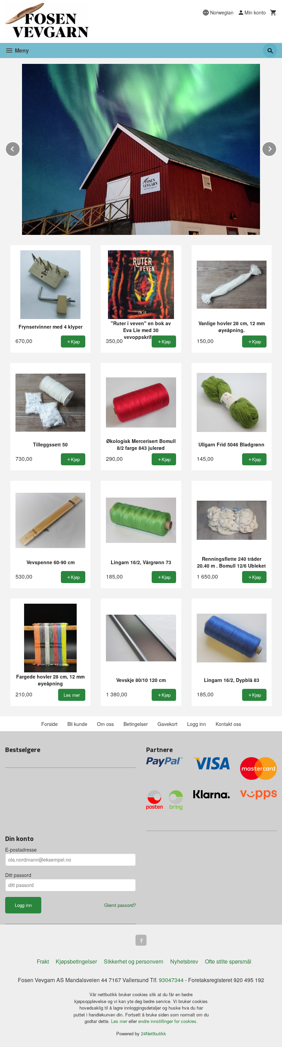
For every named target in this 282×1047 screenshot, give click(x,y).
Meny (21, 50)
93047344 (171, 980)
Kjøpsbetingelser (76, 961)
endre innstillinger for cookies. (168, 1021)
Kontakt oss (228, 723)
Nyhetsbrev (184, 961)
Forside (49, 723)
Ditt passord (18, 875)
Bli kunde (77, 723)
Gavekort (167, 723)
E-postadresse (21, 849)
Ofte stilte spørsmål (228, 961)
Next (276, 148)
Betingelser (135, 723)
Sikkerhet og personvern (133, 961)
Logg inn (196, 723)
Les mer (120, 1021)
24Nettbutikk (153, 1033)
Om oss (105, 723)
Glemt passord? (120, 905)
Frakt (43, 961)
